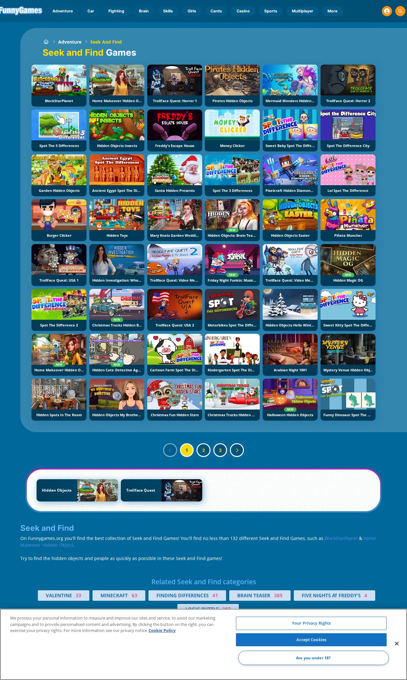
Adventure (62, 11)
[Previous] (170, 450)
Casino (243, 11)
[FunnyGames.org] (46, 42)
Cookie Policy (162, 630)
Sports (270, 11)
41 (215, 595)
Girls (192, 11)
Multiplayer (302, 11)
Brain (144, 11)
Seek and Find (106, 42)
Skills (168, 11)
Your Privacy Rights (311, 623)
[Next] (237, 450)
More (332, 11)
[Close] (397, 644)
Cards (216, 11)
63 (134, 595)
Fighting (116, 11)
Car (90, 11)
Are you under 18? (313, 658)
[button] (387, 11)
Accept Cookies (311, 639)
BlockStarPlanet (341, 538)
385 (278, 595)
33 (78, 595)
